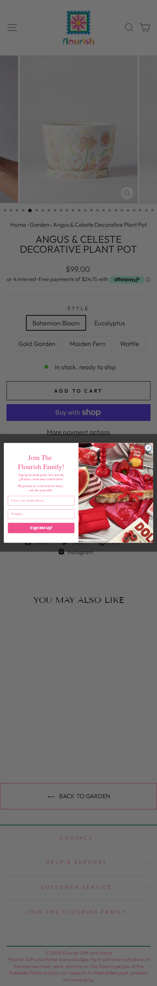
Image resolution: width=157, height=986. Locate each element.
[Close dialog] (148, 448)
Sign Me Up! (41, 528)
